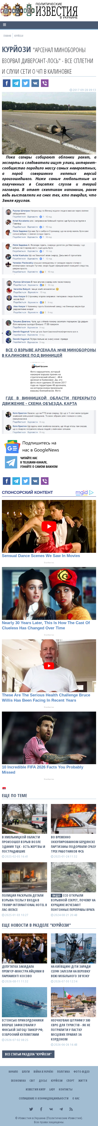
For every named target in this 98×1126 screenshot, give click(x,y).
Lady (52, 1089)
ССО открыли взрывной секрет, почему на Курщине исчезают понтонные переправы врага (73, 902)
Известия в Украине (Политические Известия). (50, 1118)
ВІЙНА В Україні (43, 1072)
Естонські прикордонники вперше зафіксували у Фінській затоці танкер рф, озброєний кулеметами (23, 1027)
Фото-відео (82, 1072)
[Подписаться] (32, 447)
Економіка (18, 1081)
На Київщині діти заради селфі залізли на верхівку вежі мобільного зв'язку (71, 971)
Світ (32, 1081)
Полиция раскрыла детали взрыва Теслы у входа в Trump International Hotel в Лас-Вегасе (24, 902)
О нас (75, 1098)
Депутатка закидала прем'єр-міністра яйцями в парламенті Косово (23, 971)
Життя (82, 1081)
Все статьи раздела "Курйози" (28, 1054)
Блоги (26, 1072)
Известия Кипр (35, 1089)
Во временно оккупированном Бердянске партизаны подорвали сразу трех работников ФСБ (73, 844)
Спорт (70, 1081)
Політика (63, 1072)
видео (56, 895)
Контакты (65, 1089)
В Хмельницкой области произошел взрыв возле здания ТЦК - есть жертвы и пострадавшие (23, 844)
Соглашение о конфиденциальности (44, 1098)
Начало (13, 1072)
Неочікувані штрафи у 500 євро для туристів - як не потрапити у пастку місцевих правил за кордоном (70, 1029)
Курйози (16, 49)
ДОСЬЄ (43, 1081)
